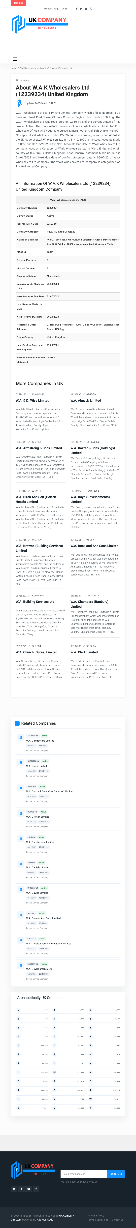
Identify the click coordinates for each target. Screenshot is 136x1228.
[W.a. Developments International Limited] (20, 940)
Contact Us (117, 1220)
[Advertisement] (71, 44)
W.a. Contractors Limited (40, 741)
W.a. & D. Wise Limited (32, 400)
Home (13, 68)
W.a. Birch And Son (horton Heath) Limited (36, 499)
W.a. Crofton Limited (37, 817)
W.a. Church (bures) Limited (36, 652)
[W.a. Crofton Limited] (20, 813)
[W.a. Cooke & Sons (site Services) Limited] (20, 787)
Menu (16, 59)
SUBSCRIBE (116, 1174)
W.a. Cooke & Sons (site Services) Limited (49, 791)
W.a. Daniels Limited (37, 867)
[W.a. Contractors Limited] (20, 737)
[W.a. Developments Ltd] (20, 965)
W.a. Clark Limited (84, 652)
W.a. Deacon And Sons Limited (43, 918)
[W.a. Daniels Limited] (20, 864)
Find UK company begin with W (34, 68)
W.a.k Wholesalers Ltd (49, 140)
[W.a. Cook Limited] (20, 762)
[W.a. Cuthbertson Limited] (20, 838)
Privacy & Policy (96, 1215)
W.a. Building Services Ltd (35, 601)
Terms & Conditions (98, 1220)
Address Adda (45, 1220)
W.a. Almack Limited (85, 400)
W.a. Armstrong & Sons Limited (39, 448)
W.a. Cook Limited (36, 766)
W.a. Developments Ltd (39, 969)
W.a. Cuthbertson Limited (40, 842)
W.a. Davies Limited (37, 893)
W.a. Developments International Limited (48, 943)
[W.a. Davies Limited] (20, 889)
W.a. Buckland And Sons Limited (94, 545)
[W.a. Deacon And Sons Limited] (20, 914)
